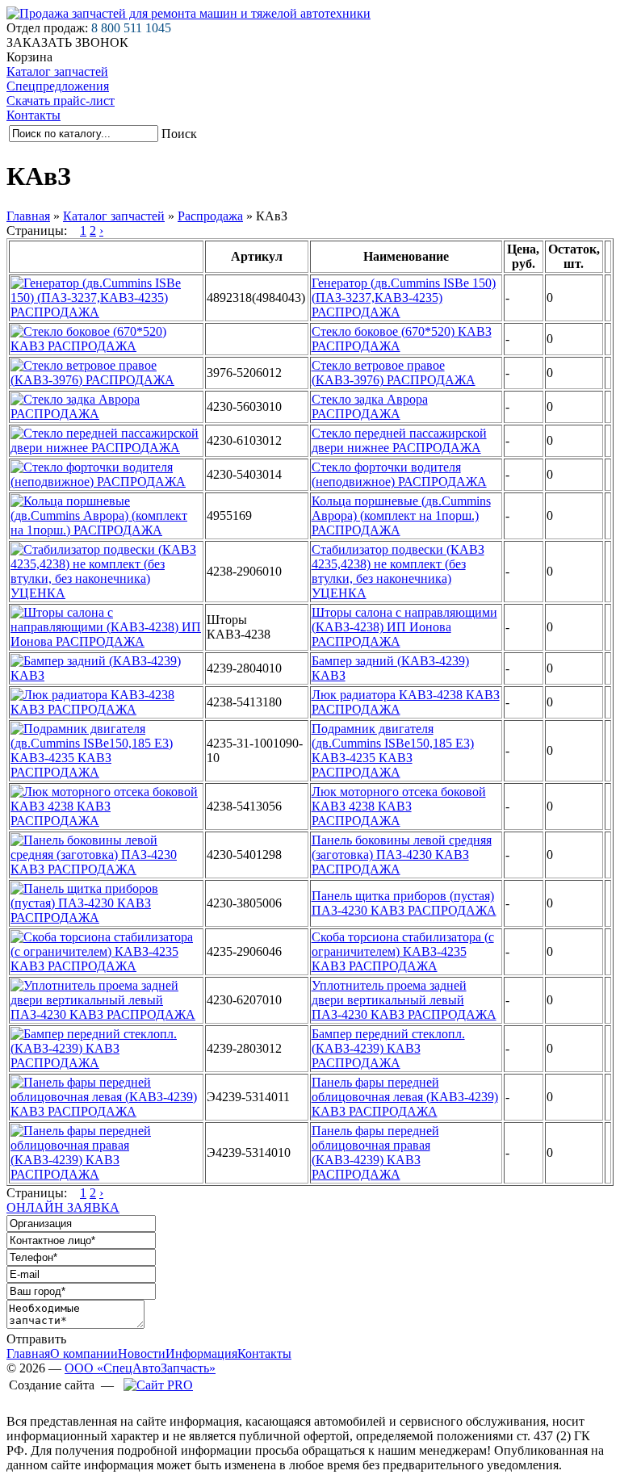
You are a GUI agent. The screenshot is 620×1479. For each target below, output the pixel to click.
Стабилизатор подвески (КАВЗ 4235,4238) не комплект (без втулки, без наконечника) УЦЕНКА (398, 571)
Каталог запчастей (57, 71)
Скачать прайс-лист (60, 100)
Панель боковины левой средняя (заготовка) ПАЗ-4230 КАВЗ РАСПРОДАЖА (402, 854)
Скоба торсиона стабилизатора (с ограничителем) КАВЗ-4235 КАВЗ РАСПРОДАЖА (403, 951)
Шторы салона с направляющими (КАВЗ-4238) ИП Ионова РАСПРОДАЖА (404, 626)
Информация (201, 1353)
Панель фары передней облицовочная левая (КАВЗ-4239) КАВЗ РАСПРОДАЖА (405, 1096)
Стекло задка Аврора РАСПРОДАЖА (370, 406)
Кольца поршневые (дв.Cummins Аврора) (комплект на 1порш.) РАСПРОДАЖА (401, 515)
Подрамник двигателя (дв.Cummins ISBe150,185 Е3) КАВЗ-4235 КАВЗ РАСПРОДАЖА (393, 750)
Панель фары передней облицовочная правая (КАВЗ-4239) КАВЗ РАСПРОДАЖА (375, 1152)
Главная (28, 216)
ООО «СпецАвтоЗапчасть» (140, 1368)
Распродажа (210, 216)
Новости (141, 1353)
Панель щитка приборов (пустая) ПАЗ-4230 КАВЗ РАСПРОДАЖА (404, 903)
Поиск (179, 133)
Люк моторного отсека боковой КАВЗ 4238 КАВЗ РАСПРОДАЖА (399, 806)
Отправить (36, 1339)
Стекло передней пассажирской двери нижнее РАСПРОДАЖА (399, 440)
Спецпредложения (57, 86)
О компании (84, 1353)
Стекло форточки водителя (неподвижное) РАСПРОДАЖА (399, 474)
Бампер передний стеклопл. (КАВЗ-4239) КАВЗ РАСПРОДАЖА (388, 1048)
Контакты (33, 115)
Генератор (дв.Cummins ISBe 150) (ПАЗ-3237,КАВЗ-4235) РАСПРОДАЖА (404, 297)
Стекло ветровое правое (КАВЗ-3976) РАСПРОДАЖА (393, 372)
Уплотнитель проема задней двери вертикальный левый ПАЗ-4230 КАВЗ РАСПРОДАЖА (404, 999)
